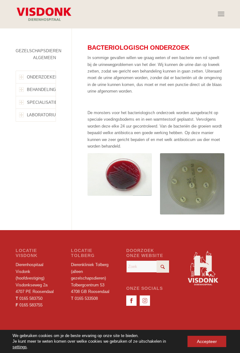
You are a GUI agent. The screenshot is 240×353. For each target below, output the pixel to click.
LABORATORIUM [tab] (41, 115)
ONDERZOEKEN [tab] (41, 77)
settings (19, 347)
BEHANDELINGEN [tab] (41, 89)
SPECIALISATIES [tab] (41, 102)
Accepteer (207, 341)
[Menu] (221, 14)
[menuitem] (221, 14)
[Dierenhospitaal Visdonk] (44, 14)
